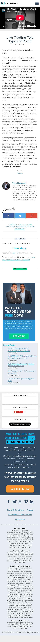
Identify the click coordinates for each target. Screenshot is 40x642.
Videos (20, 173)
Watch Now (20, 489)
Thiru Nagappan (19, 183)
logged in (15, 253)
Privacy (30, 510)
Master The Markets (9, 3)
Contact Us (20, 519)
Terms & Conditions (15, 510)
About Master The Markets (20, 514)
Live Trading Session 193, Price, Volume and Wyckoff (22, 372)
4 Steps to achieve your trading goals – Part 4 (21, 380)
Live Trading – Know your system (20, 224)
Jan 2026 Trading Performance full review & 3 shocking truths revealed (22, 357)
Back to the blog (20, 269)
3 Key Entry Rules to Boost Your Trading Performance (20, 227)
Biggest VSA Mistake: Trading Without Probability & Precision (21, 365)
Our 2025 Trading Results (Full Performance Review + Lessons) (19, 350)
